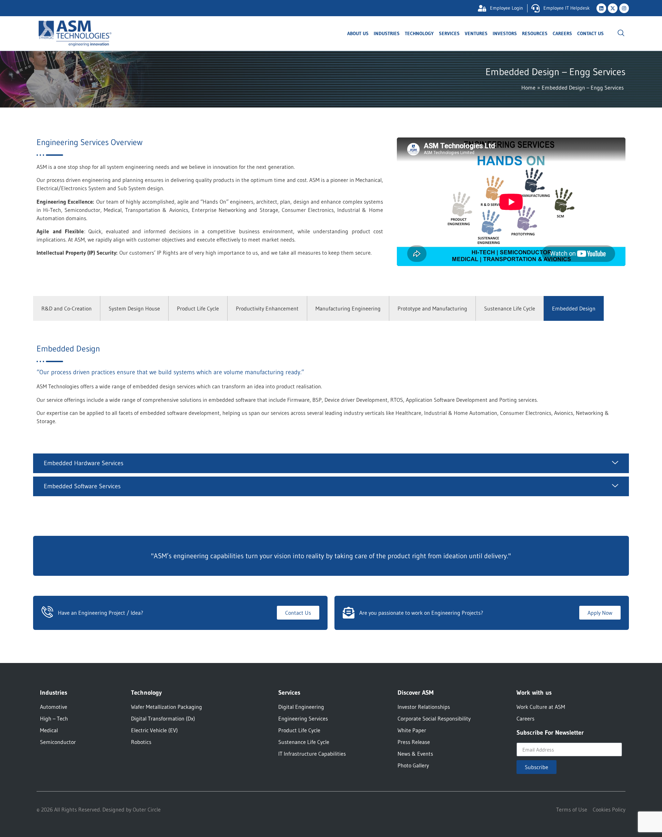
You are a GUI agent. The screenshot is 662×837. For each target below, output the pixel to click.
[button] (621, 33)
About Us (358, 33)
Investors (505, 33)
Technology (419, 33)
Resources (535, 33)
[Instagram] (624, 8)
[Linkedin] (601, 8)
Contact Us (590, 33)
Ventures (476, 33)
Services (449, 33)
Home (528, 87)
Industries (387, 33)
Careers (562, 33)
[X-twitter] (613, 8)
